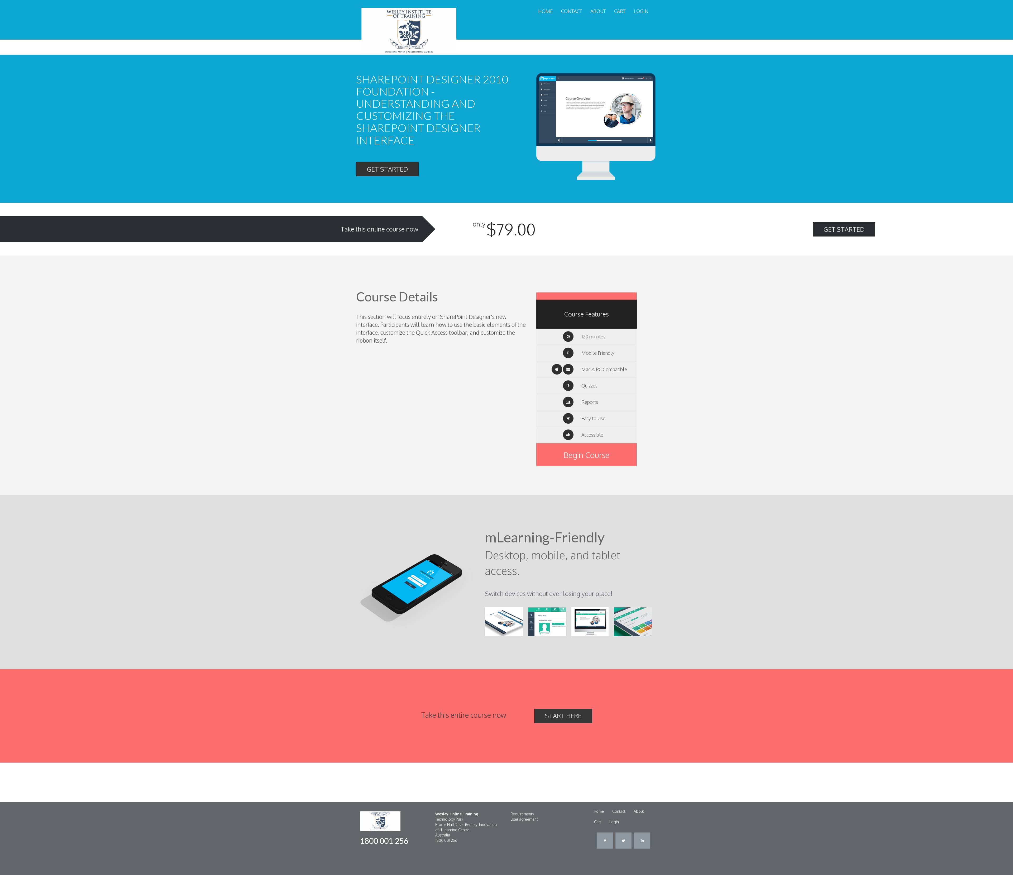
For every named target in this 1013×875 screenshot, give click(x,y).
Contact (571, 11)
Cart (619, 11)
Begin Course (586, 455)
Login (641, 11)
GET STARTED (387, 169)
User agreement (524, 819)
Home (545, 11)
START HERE (563, 716)
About (598, 11)
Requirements (522, 814)
